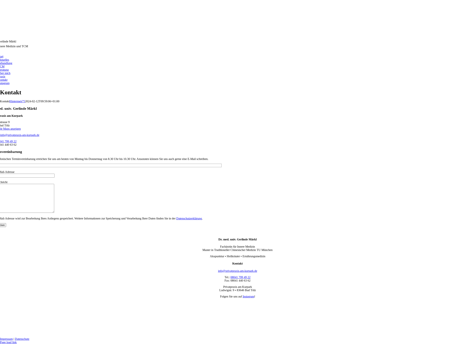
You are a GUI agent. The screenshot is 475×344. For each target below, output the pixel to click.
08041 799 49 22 (240, 277)
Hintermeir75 (17, 101)
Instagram (248, 296)
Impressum (6, 338)
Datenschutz (22, 338)
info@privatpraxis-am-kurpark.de (19, 135)
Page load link (8, 342)
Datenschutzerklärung (189, 218)
